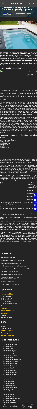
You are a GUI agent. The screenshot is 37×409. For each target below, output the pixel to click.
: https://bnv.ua (8, 281)
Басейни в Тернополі (9, 391)
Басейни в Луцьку (8, 367)
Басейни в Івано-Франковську (12, 354)
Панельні (4, 308)
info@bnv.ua (15, 284)
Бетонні (4, 306)
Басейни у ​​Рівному (9, 385)
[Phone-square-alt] (35, 209)
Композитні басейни (8, 294)
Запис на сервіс (14, 406)
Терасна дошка (6, 333)
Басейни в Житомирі (9, 350)
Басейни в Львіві (8, 368)
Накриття (4, 319)
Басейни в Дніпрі (8, 348)
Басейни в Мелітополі (10, 372)
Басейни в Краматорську (10, 361)
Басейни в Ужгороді (9, 393)
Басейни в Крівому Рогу (10, 365)
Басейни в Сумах (8, 389)
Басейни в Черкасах (9, 400)
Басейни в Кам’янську (10, 355)
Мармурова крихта (8, 335)
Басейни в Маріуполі (9, 370)
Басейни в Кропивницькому (12, 359)
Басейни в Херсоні (8, 396)
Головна (4, 13)
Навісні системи (7, 330)
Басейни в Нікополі (9, 378)
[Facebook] (35, 200)
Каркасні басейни (7, 311)
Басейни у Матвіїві (8, 381)
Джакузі (4, 313)
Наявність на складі (31, 407)
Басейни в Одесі (8, 379)
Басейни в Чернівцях (9, 402)
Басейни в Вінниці (8, 346)
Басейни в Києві (8, 357)
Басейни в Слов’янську (10, 387)
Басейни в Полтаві (8, 383)
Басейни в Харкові (8, 394)
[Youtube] (35, 195)
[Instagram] (35, 205)
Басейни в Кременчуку (10, 363)
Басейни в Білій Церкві (10, 344)
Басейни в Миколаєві (9, 374)
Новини (10, 13)
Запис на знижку (23, 407)
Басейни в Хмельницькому (11, 398)
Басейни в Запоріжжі (9, 352)
